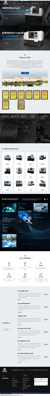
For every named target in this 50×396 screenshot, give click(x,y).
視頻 (41, 3)
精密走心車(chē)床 (15, 116)
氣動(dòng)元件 (5, 230)
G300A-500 (43, 164)
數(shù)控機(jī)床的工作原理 (24, 340)
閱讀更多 (19, 299)
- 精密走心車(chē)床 (25, 380)
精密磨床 (33, 116)
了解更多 (6, 18)
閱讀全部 (6, 329)
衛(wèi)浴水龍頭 (5, 227)
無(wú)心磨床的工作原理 (23, 291)
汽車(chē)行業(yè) (6, 214)
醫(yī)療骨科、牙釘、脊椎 (38, 217)
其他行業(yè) (5, 224)
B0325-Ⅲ (19, 164)
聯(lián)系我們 (21, 6)
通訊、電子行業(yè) (22, 203)
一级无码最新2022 (16, 395)
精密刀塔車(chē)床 (5, 116)
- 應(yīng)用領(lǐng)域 (15, 382)
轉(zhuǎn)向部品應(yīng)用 (7, 220)
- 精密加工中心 (24, 382)
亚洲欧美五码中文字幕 (11, 395)
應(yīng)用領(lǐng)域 (35, 3)
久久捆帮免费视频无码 (2, 395)
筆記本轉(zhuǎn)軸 (22, 208)
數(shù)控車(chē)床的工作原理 (24, 328)
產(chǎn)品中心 (27, 3)
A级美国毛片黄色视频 (20, 395)
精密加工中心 (24, 116)
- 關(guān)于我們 (14, 380)
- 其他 (23, 389)
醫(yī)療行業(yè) (37, 214)
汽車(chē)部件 (5, 217)
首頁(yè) (14, 3)
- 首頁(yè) (13, 378)
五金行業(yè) (5, 231)
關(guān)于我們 (20, 3)
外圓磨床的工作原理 (22, 315)
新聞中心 (16, 6)
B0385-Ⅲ (7, 164)
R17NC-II (30, 164)
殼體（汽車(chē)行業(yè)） (7, 221)
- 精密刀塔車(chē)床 (25, 378)
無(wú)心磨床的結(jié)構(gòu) (24, 303)
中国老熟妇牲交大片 (7, 395)
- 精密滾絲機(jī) (24, 387)
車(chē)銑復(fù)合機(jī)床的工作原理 (25, 353)
